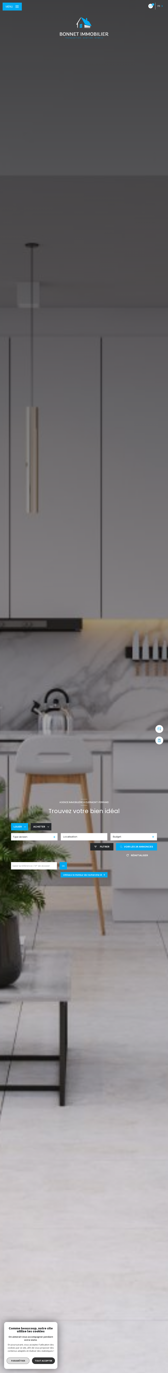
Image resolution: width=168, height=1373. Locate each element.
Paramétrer (18, 1360)
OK (63, 865)
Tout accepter (43, 1360)
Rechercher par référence (27, 859)
